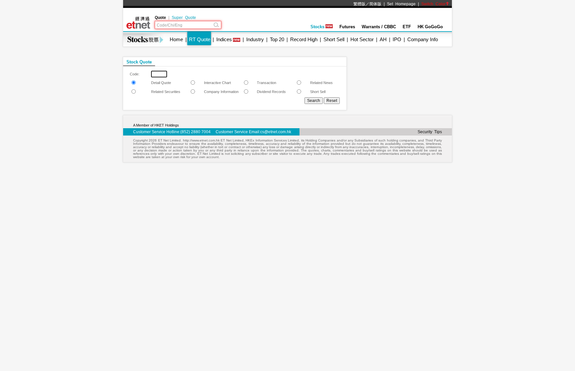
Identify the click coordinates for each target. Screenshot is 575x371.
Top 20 (277, 39)
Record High (303, 39)
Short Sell (333, 39)
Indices (224, 39)
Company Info (422, 39)
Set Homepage (401, 4)
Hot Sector (362, 39)
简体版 (375, 4)
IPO (397, 39)
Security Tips (430, 132)
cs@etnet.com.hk (275, 132)
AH (383, 39)
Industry (255, 39)
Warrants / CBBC (379, 26)
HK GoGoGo (430, 26)
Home (176, 39)
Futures (347, 26)
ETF (407, 26)
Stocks (317, 26)
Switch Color (433, 4)
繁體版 (359, 4)
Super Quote (184, 17)
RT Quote (199, 39)
